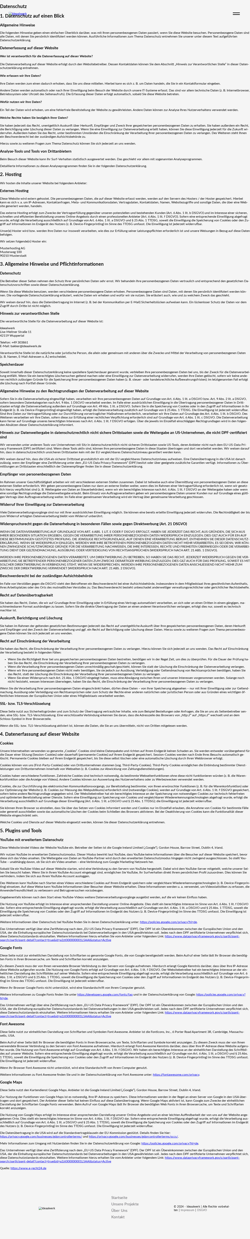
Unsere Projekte (125, 1204)
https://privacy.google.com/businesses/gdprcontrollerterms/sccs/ (133, 1136)
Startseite (119, 1198)
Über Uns (119, 1211)
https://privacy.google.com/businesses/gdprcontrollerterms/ (41, 1136)
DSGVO (202, 1210)
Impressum (187, 1210)
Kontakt (118, 1217)
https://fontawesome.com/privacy (176, 1074)
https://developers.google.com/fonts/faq (105, 994)
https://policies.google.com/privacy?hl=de (168, 922)
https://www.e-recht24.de (28, 1168)
